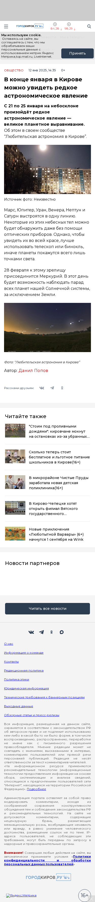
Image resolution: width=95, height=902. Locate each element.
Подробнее (36, 789)
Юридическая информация (26, 688)
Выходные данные (18, 706)
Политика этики (16, 679)
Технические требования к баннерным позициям (44, 697)
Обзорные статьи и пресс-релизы (31, 715)
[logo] (47, 877)
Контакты (11, 661)
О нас (8, 644)
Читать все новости (47, 608)
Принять (77, 53)
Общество (14, 70)
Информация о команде (24, 652)
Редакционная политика (24, 670)
